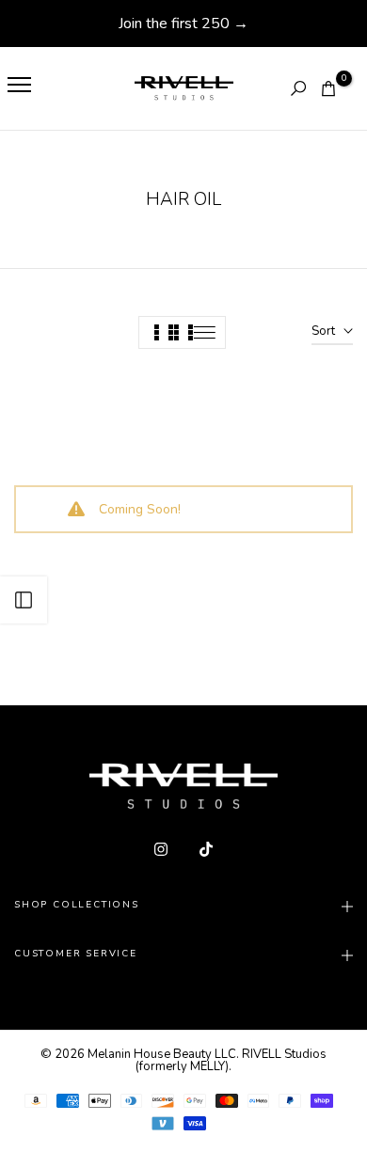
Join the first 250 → (183, 23)
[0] (328, 88)
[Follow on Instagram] (161, 849)
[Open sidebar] (23, 599)
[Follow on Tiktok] (206, 849)
